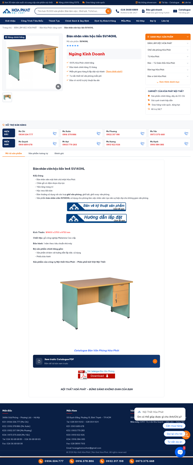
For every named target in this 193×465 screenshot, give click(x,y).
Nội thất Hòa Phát (65, 262)
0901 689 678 (25, 144)
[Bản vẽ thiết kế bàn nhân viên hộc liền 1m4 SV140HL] (96, 207)
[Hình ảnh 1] (7, 97)
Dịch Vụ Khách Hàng (105, 21)
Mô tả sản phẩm (13, 153)
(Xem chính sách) (114, 71)
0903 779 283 (69, 144)
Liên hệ (187, 2)
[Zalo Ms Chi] (55, 133)
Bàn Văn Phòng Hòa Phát (103, 350)
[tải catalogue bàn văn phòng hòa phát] (96, 375)
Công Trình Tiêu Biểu (32, 21)
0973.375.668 (145, 461)
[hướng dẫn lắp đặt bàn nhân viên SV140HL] (96, 218)
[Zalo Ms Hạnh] (187, 143)
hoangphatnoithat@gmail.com (86, 448)
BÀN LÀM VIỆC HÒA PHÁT (25, 28)
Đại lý (153, 21)
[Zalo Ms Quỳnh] (55, 143)
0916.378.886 (85, 461)
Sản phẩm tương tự (38, 153)
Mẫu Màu (126, 21)
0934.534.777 (54, 461)
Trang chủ (7, 28)
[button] (8, 133)
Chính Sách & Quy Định (77, 21)
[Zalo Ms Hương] (143, 143)
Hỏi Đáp (140, 21)
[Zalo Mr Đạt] (99, 143)
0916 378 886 (69, 134)
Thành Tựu (54, 21)
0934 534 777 (26, 134)
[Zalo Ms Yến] (187, 133)
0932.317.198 (114, 461)
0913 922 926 (113, 144)
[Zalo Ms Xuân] (99, 133)
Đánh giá (59, 153)
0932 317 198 (113, 134)
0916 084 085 (157, 144)
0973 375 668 (157, 134)
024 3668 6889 (129, 9)
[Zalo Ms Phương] (143, 133)
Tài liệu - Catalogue (170, 2)
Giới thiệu (10, 21)
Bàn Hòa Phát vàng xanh (51, 28)
